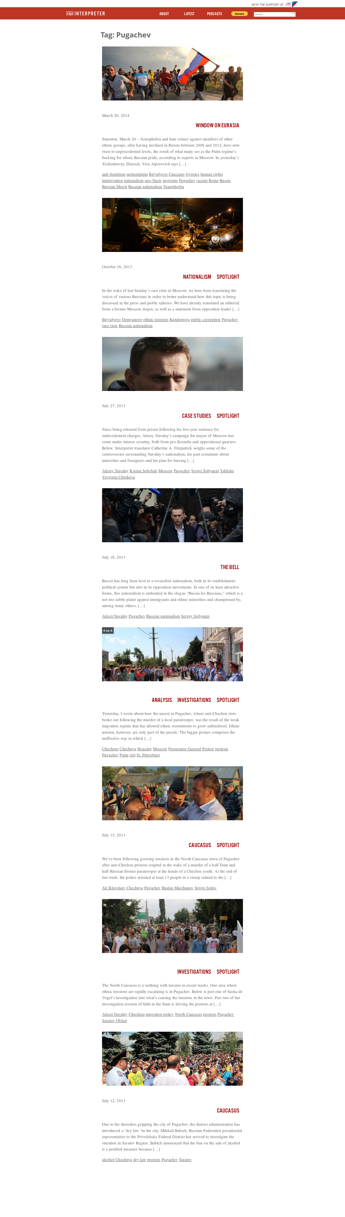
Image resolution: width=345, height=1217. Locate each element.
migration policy (160, 1014)
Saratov (185, 1159)
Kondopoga (180, 319)
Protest (208, 748)
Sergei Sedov (206, 887)
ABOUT (164, 14)
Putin (123, 754)
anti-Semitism (113, 174)
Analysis (162, 700)
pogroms (170, 180)
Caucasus (177, 174)
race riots (110, 325)
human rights (212, 174)
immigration (112, 180)
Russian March (114, 186)
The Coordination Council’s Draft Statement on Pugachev (160, 549)
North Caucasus (188, 1014)
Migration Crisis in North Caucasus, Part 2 (145, 688)
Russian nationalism (145, 186)
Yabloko (227, 470)
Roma (213, 180)
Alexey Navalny (115, 470)
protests (221, 748)
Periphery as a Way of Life (129, 259)
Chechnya (127, 748)
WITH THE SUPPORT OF (268, 5)
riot (132, 754)
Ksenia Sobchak (143, 470)
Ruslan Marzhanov (178, 887)
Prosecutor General (184, 748)
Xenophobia (173, 186)
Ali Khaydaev (113, 887)
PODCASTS (214, 14)
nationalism (134, 180)
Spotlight (228, 277)
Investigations (194, 700)
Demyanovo (132, 319)
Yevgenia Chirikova (118, 477)
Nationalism (197, 277)
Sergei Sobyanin (205, 470)
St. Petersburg (148, 754)
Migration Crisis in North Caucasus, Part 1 (145, 960)
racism (202, 180)
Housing (144, 748)
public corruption (206, 319)
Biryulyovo (158, 174)
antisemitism (137, 174)
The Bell (230, 567)
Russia (225, 180)
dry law (139, 1159)
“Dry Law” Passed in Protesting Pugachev (145, 1092)
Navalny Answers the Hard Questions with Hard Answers (161, 398)
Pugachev (187, 180)
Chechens (110, 748)
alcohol (108, 1159)
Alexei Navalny (115, 616)
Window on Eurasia (217, 125)
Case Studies (196, 416)
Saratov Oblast (114, 1020)
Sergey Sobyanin (195, 616)
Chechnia (136, 1014)
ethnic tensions (155, 319)
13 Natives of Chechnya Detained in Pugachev (149, 827)
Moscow (165, 470)
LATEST (189, 14)
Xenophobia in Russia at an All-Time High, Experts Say (158, 107)
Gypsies (192, 174)
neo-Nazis (153, 180)
